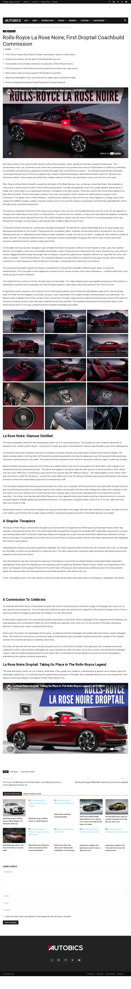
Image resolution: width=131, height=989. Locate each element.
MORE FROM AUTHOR (32, 794)
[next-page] (8, 855)
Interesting (47, 20)
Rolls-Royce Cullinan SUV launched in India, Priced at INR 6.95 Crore (90, 847)
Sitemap (54, 2)
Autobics (8, 49)
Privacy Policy (45, 2)
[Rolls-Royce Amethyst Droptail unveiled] (65, 805)
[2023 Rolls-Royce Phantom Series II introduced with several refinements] (39, 835)
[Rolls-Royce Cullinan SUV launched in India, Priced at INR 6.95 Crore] (91, 835)
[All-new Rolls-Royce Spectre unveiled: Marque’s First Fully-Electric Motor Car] (116, 806)
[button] (125, 21)
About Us (27, 2)
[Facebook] (109, 2)
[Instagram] (114, 2)
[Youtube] (126, 2)
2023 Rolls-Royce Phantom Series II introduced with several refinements (38, 847)
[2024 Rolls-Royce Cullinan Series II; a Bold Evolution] (39, 807)
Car (26, 20)
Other (61, 20)
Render (72, 20)
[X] (122, 2)
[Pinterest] (118, 2)
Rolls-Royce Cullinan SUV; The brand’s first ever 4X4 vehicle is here (115, 847)
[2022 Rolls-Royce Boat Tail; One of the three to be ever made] (14, 835)
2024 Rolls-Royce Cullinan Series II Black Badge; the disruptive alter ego (12, 821)
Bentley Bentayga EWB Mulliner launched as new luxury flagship (101, 782)
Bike (35, 20)
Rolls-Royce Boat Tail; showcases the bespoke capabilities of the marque (64, 847)
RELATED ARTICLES (12, 794)
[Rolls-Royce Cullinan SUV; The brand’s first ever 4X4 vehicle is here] (116, 835)
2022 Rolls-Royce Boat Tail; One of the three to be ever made (13, 847)
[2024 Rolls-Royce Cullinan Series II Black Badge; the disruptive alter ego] (14, 807)
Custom (84, 20)
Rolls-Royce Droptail (27, 772)
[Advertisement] (65, 10)
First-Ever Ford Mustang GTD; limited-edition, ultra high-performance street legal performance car (32, 783)
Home (5, 27)
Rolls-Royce (19, 27)
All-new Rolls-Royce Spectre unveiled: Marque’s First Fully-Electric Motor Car (116, 819)
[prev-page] (4, 855)
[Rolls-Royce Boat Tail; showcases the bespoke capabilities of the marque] (65, 835)
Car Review (98, 20)
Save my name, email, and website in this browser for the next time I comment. (38, 916)
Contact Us (35, 2)
